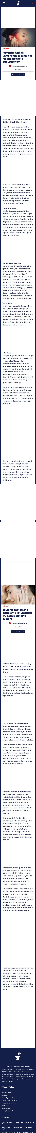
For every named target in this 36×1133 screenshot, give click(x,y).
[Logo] (18, 3)
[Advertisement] (18, 98)
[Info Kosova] (10, 66)
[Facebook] (12, 74)
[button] (32, 3)
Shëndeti (6, 48)
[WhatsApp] (23, 74)
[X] (16, 74)
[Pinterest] (20, 74)
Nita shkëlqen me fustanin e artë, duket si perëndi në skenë (18, 1123)
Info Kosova (23, 66)
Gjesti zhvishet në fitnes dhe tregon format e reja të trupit (17, 1128)
